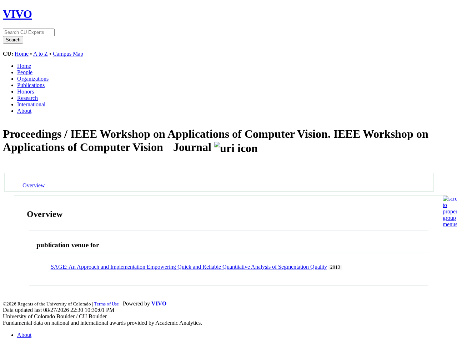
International (31, 104)
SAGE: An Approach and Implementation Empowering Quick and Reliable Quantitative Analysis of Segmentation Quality (189, 267)
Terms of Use (106, 304)
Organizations (33, 79)
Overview (33, 185)
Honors (25, 91)
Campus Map (68, 54)
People (24, 72)
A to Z (40, 54)
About (24, 111)
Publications (31, 85)
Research (27, 98)
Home (22, 54)
